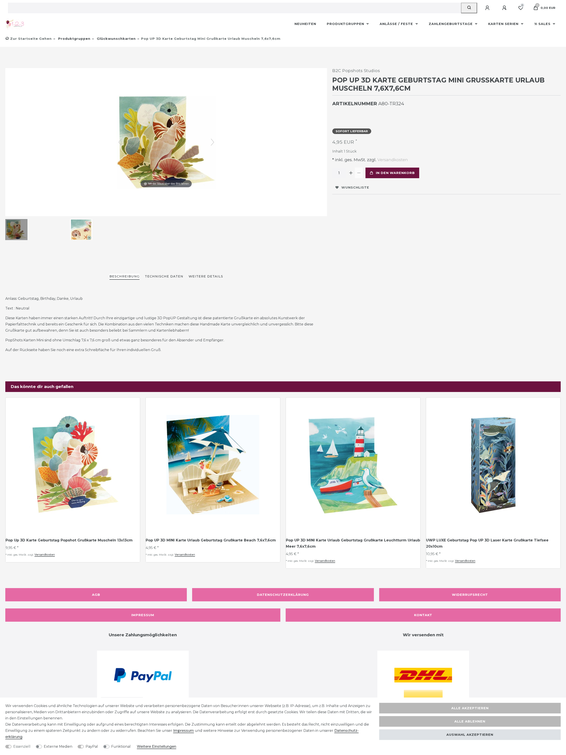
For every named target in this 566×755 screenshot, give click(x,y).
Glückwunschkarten (116, 39)
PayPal (92, 746)
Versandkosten (392, 159)
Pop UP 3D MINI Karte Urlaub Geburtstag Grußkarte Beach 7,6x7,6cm (211, 540)
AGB (96, 595)
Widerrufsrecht (470, 595)
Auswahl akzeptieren (469, 735)
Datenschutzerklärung (283, 595)
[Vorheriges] (120, 142)
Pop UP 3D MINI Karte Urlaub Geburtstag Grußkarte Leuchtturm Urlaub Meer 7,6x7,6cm (353, 543)
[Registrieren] (505, 8)
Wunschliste (355, 187)
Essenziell (22, 746)
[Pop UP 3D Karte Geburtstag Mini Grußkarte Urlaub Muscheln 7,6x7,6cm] (16, 230)
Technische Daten (164, 276)
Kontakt (423, 615)
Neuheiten (305, 24)
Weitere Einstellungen (156, 746)
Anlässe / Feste (397, 24)
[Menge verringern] (359, 173)
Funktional (121, 746)
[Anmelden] (488, 8)
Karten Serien (504, 24)
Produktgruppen (346, 24)
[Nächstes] (212, 142)
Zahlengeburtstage (451, 24)
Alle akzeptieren (470, 708)
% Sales (543, 24)
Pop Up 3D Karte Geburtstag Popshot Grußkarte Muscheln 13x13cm (69, 540)
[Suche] (469, 8)
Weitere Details (206, 276)
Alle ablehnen (469, 721)
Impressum (142, 615)
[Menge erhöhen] (351, 173)
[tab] (124, 276)
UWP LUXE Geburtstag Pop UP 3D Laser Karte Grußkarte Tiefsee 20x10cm (487, 543)
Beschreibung (124, 276)
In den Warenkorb (395, 173)
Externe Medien (58, 746)
